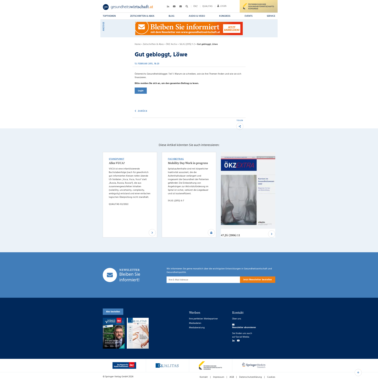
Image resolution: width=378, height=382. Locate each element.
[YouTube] (238, 340)
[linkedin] (233, 340)
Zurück (142, 111)
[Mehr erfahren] (124, 365)
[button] (109, 16)
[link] (128, 7)
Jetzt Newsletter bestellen (257, 279)
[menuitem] (195, 6)
